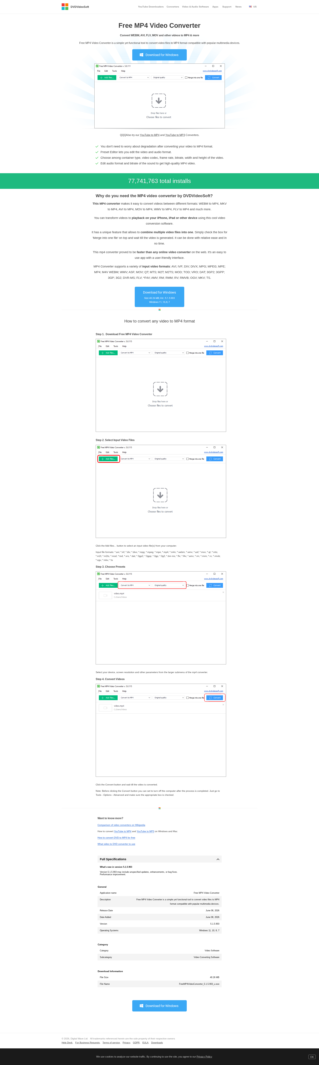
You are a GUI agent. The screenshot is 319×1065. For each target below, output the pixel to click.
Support (226, 6)
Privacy (126, 1042)
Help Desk (67, 1042)
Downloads (157, 1042)
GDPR (136, 1042)
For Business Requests (87, 1042)
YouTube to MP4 (150, 135)
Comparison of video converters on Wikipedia (121, 825)
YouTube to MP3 (175, 135)
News (238, 6)
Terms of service (111, 1042)
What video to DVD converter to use (116, 844)
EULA (145, 1042)
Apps (215, 6)
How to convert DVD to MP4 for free (116, 837)
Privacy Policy (204, 1056)
